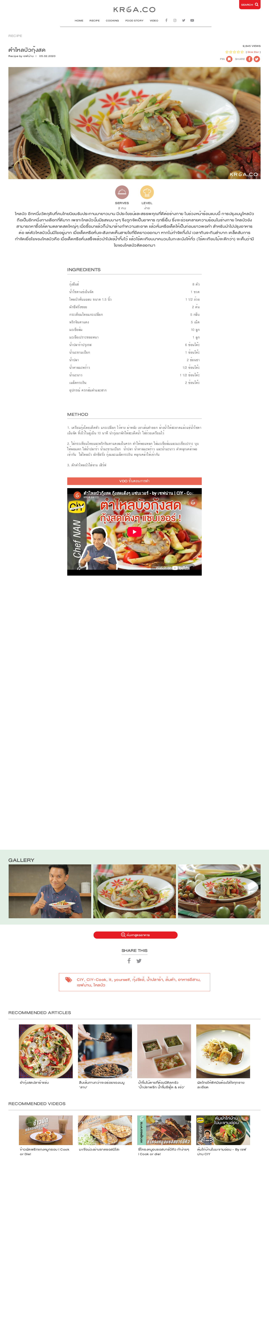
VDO (134, 481)
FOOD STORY (134, 20)
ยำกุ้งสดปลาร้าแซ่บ (34, 1082)
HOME (79, 20)
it (110, 979)
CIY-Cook (96, 979)
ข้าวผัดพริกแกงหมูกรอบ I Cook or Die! (44, 1151)
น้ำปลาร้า (155, 979)
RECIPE (95, 20)
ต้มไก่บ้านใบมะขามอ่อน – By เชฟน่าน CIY (221, 1151)
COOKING (112, 20)
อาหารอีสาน (189, 979)
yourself (122, 979)
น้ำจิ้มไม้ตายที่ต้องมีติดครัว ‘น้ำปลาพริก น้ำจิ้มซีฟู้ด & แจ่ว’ (161, 1085)
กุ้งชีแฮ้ (138, 979)
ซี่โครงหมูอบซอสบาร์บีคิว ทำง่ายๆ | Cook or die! (163, 1151)
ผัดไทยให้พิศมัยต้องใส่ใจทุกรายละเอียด (221, 1085)
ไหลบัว (99, 985)
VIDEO (154, 20)
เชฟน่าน (28, 56)
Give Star (253, 52)
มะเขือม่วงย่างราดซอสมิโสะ (99, 1149)
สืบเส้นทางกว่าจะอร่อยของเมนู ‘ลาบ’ (102, 1085)
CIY (80, 979)
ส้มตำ (170, 979)
